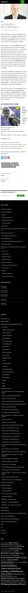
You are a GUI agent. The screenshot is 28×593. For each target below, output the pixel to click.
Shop (2, 524)
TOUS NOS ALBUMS (6, 388)
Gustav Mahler (13, 560)
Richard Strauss (6, 576)
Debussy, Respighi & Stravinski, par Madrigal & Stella (13, 513)
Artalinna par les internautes (8, 265)
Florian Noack (5, 355)
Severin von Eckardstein (8, 372)
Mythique (5, 180)
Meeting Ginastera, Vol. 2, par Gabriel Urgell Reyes (14, 451)
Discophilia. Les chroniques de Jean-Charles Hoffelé (13, 247)
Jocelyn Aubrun (6, 349)
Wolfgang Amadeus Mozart (8, 166)
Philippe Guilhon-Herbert (8, 330)
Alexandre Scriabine (4, 543)
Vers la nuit (3, 299)
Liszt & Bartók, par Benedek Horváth (10, 439)
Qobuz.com (19, 148)
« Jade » (3, 383)
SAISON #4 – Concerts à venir (9, 499)
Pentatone (19, 574)
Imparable (3, 303)
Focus (2, 21)
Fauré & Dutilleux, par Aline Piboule (10, 449)
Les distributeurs (5, 507)
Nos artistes (4, 327)
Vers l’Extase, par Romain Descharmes (11, 412)
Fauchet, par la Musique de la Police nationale (13, 401)
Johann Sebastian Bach (11, 568)
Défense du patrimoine (6, 233)
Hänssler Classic (18, 144)
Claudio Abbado (4, 550)
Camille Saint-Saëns (4, 548)
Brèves (3, 214)
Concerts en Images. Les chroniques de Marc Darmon (13, 228)
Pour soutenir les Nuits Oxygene (9, 493)
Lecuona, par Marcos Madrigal (9, 422)
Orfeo (14, 574)
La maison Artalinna (5, 262)
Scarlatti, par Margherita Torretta (9, 521)
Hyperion (24, 562)
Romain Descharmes (7, 341)
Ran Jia (4, 360)
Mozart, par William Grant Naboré (10, 458)
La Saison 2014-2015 (7, 491)
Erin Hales (4, 366)
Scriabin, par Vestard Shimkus (8, 516)
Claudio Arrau (9, 550)
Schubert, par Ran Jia (7, 419)
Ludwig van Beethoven (12, 571)
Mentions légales (5, 321)
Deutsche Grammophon (10, 553)
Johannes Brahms (9, 565)
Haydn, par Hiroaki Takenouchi (9, 407)
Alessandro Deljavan (7, 369)
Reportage (4, 226)
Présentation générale (7, 488)
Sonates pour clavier (7, 165)
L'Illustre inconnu (6, 256)
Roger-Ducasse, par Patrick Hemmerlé (10, 519)
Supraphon (22, 580)
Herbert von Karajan (17, 562)
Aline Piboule (5, 346)
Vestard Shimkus (6, 338)
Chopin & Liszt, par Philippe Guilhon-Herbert (12, 425)
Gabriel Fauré (4, 560)
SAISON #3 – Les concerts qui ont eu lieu (11, 505)
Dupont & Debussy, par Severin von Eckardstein (13, 467)
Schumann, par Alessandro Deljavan (10, 430)
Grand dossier (5, 254)
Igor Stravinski (4, 563)
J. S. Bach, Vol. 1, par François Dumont (11, 433)
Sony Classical (15, 580)
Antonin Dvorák (14, 544)
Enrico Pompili (6, 377)
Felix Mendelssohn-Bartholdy (6, 555)
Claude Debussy (15, 548)
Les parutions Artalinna (7, 276)
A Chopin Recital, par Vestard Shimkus (11, 470)
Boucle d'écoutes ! (6, 238)
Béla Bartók (20, 546)
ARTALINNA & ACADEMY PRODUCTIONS (11, 324)
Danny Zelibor (5, 374)
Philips (23, 574)
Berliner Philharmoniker (12, 546)
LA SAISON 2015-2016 (7, 496)
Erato (22, 553)
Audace (5, 174)
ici (8, 38)
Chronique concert (6, 217)
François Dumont (6, 332)
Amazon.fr (15, 146)
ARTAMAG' (4, 2)
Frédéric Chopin (20, 557)
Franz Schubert (7, 557)
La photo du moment (7, 273)
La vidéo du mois (6, 223)
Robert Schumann (8, 578)
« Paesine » (4, 380)
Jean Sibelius (11, 563)
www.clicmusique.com (5, 146)
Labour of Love (4, 290)
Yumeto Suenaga (5, 510)
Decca (17, 551)
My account (3, 533)
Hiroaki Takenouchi (7, 344)
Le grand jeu (4, 286)
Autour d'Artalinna (5, 212)
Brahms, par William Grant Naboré (10, 461)
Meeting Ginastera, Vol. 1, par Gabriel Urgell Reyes (14, 404)
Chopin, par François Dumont (9, 398)
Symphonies (3, 582)
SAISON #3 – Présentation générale (10, 502)
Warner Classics (11, 582)
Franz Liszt (15, 555)
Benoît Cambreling (6, 352)
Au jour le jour (5, 268)
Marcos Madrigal (6, 363)
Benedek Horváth (6, 358)
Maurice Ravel (6, 574)
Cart (2, 527)
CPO (13, 550)
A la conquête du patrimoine (8, 235)
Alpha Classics (14, 543)
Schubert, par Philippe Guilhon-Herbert (11, 395)
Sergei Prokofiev (20, 578)
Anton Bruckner (5, 544)
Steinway (16, 165)
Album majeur (4, 295)
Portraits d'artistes (6, 244)
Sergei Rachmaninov (6, 580)
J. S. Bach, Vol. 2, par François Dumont (11, 442)
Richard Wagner (14, 576)
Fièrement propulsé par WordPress (8, 591)
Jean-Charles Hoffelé (13, 30)
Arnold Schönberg (4, 546)
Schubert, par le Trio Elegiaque (9, 464)
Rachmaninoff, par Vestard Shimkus (10, 409)
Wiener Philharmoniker (21, 582)
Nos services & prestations (7, 482)
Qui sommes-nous (5, 318)
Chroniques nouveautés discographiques (11, 241)
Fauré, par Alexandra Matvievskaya (10, 477)
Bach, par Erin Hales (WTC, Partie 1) (10, 428)
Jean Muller (15, 163)
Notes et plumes (5, 259)
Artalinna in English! (6, 209)
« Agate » (4, 386)
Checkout (3, 530)
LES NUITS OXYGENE (6, 485)
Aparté (19, 544)
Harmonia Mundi (7, 562)
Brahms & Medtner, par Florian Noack (11, 436)
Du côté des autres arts (7, 220)
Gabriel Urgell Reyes (7, 335)
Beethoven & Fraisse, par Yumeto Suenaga (12, 479)
